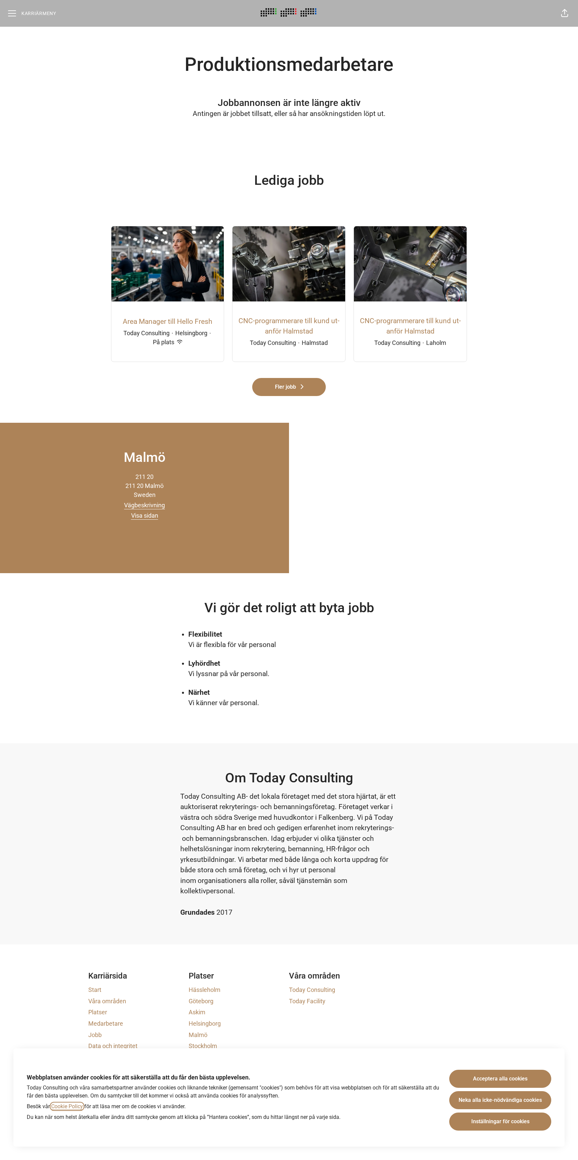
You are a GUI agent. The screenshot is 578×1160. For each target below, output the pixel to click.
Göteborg (201, 1001)
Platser (97, 1012)
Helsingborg (205, 1023)
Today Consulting (312, 989)
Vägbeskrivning (144, 505)
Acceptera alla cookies (500, 1078)
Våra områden (107, 1001)
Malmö (198, 1034)
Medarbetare (105, 1023)
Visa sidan (144, 515)
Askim (197, 1012)
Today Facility (307, 1001)
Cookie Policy (67, 1106)
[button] (564, 13)
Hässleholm (204, 989)
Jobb (95, 1034)
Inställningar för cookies (500, 1121)
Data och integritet (112, 1045)
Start (94, 989)
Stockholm (203, 1045)
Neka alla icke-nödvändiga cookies (500, 1100)
